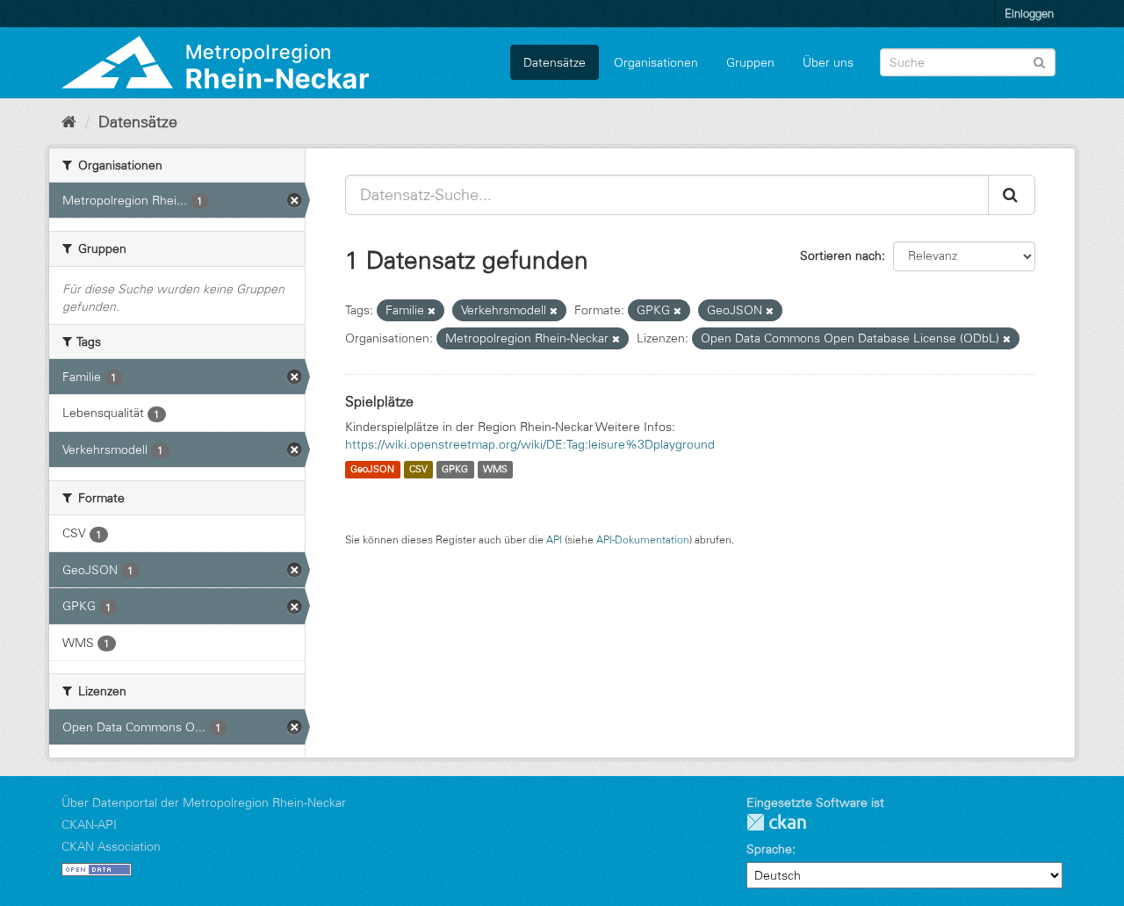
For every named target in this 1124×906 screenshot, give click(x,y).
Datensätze (554, 62)
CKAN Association (111, 846)
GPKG (455, 470)
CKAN (776, 822)
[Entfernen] (432, 311)
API (554, 539)
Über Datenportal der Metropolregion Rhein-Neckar (203, 802)
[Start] (68, 122)
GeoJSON (372, 470)
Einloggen (1029, 13)
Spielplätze (379, 401)
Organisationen (656, 62)
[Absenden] (1039, 61)
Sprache (769, 849)
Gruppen (750, 62)
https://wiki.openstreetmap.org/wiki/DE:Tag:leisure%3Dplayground (530, 444)
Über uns (828, 62)
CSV (418, 470)
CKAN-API (89, 824)
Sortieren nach (841, 255)
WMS (495, 470)
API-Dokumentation (642, 539)
